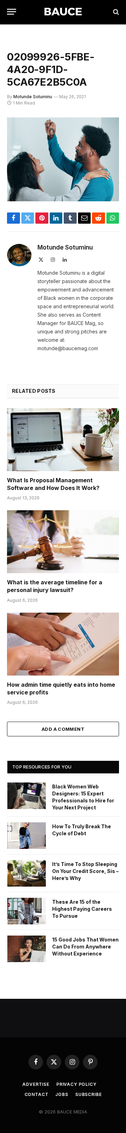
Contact (36, 1094)
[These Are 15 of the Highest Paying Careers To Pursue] (26, 911)
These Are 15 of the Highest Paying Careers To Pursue (82, 909)
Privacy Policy (76, 1084)
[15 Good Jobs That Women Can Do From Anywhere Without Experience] (26, 949)
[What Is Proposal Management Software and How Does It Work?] (63, 439)
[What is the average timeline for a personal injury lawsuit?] (63, 541)
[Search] (115, 12)
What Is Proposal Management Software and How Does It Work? (53, 484)
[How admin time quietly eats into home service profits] (63, 644)
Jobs (61, 1094)
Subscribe (88, 1094)
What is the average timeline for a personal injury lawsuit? (54, 586)
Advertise (35, 1084)
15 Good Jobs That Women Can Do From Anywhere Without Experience (85, 947)
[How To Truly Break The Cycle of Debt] (26, 835)
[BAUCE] (63, 12)
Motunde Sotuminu (32, 96)
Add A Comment (63, 729)
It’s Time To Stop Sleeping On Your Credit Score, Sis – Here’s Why (85, 871)
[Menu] (11, 12)
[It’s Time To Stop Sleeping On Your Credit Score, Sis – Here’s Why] (26, 873)
